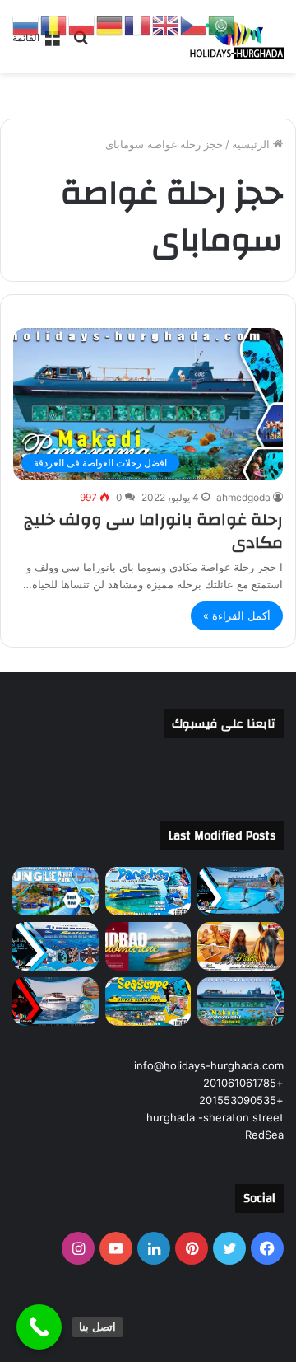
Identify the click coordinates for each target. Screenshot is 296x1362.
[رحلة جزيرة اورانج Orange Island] (55, 1001)
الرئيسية (252, 144)
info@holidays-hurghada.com (209, 1065)
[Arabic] (222, 24)
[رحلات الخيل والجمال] (240, 946)
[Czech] (194, 24)
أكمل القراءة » (237, 615)
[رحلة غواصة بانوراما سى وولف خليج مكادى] (240, 1001)
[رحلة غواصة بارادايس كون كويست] (148, 891)
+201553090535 (241, 1100)
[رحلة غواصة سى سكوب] (148, 1001)
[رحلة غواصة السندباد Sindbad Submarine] (148, 946)
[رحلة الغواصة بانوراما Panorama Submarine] (55, 946)
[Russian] (26, 24)
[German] (110, 24)
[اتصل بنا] (39, 1327)
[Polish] (82, 24)
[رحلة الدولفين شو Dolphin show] (240, 891)
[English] (166, 24)
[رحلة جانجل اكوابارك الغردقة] (55, 891)
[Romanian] (54, 24)
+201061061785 (243, 1082)
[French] (138, 24)
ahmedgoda (243, 497)
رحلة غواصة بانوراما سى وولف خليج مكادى (153, 531)
